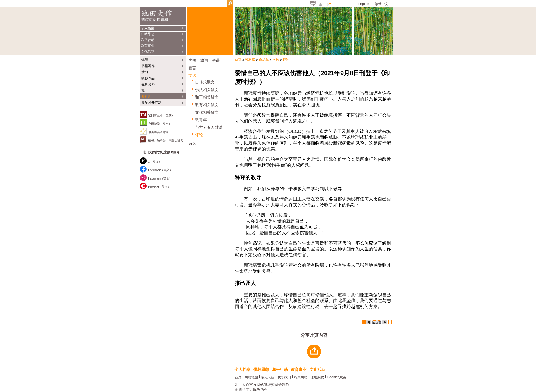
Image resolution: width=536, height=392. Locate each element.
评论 (199, 135)
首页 (238, 60)
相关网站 (300, 376)
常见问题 (267, 376)
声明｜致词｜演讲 (204, 60)
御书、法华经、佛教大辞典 (165, 140)
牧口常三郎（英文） (161, 115)
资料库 (146, 97)
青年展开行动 (151, 103)
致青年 (201, 120)
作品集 (264, 60)
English (363, 4)
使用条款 (317, 376)
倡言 (192, 68)
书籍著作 (148, 66)
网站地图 (251, 376)
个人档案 (147, 28)
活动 (144, 72)
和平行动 (147, 40)
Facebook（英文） (160, 170)
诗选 (192, 143)
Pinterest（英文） (159, 186)
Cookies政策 (336, 376)
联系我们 (284, 376)
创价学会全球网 (158, 132)
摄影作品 (148, 78)
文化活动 (147, 52)
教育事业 (147, 46)
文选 (192, 75)
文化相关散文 (207, 112)
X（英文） (155, 161)
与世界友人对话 (208, 127)
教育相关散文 (207, 104)
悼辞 (144, 60)
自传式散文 (205, 82)
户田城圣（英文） (159, 123)
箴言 (144, 90)
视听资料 (148, 84)
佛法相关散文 (207, 89)
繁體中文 (381, 4)
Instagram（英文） (160, 178)
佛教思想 (147, 34)
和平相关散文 (207, 97)
